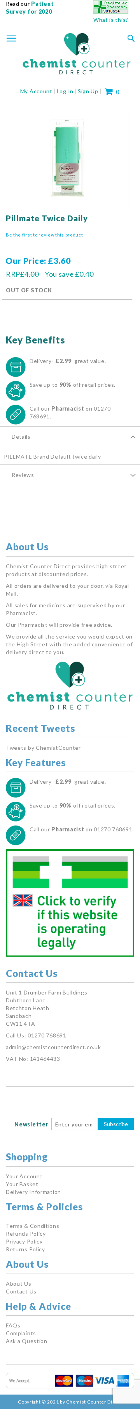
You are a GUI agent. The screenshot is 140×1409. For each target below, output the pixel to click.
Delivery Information (33, 1191)
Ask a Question (26, 1341)
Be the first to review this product (44, 234)
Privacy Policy (24, 1241)
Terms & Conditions (33, 1225)
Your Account (24, 1176)
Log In (65, 91)
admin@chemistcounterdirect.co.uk (53, 1047)
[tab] (70, 436)
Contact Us (21, 1291)
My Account (36, 91)
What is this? (110, 19)
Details (21, 436)
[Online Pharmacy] (110, 12)
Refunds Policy (26, 1233)
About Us (19, 1283)
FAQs (13, 1325)
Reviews (23, 474)
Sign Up (88, 91)
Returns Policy (25, 1249)
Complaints (21, 1333)
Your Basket (22, 1184)
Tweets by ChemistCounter (43, 747)
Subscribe (116, 1124)
